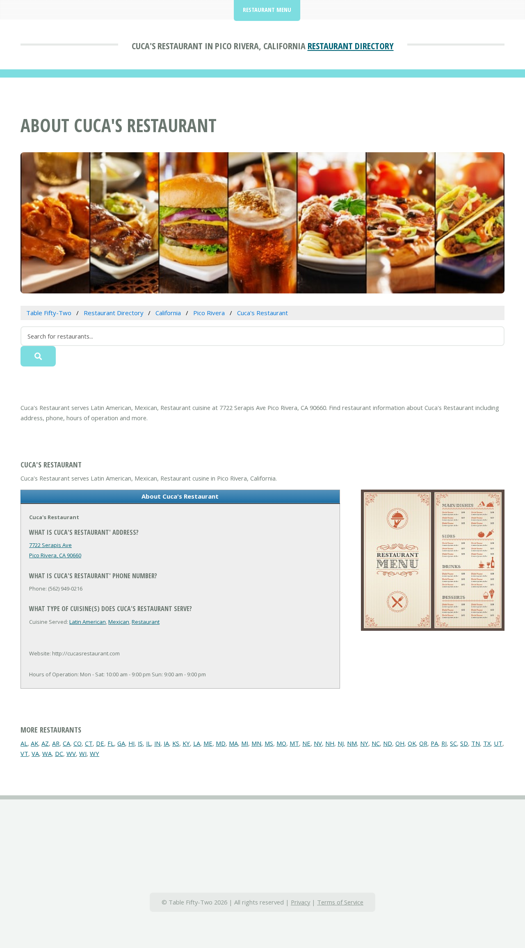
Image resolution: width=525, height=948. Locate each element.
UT (498, 743)
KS (175, 743)
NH (329, 743)
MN (256, 743)
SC (453, 743)
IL (148, 743)
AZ (45, 743)
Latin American (87, 621)
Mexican (118, 621)
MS (269, 743)
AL (24, 743)
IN (157, 743)
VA (35, 753)
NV (318, 743)
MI (244, 743)
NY (364, 743)
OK (412, 743)
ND (387, 743)
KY (186, 743)
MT (294, 743)
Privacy (300, 902)
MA (233, 743)
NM (352, 743)
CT (89, 743)
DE (100, 743)
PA (434, 743)
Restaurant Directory (351, 45)
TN (475, 743)
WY (94, 753)
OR (423, 743)
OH (399, 743)
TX (487, 743)
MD (221, 743)
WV (71, 753)
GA (121, 743)
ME (207, 743)
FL (110, 743)
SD (464, 743)
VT (24, 753)
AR (55, 743)
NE (306, 743)
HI (131, 743)
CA (66, 743)
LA (196, 743)
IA (166, 743)
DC (59, 753)
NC (376, 743)
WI (83, 753)
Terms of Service (340, 902)
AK (34, 743)
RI (444, 743)
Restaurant (146, 621)
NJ (341, 743)
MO (281, 743)
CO (77, 743)
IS (140, 743)
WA (47, 753)
